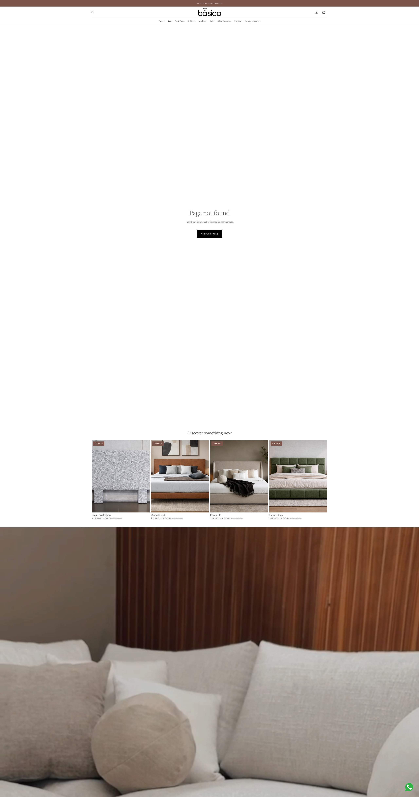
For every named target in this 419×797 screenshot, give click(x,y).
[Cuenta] (316, 12)
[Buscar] (92, 12)
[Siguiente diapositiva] (145, 476)
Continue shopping (209, 234)
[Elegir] (144, 507)
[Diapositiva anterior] (96, 476)
